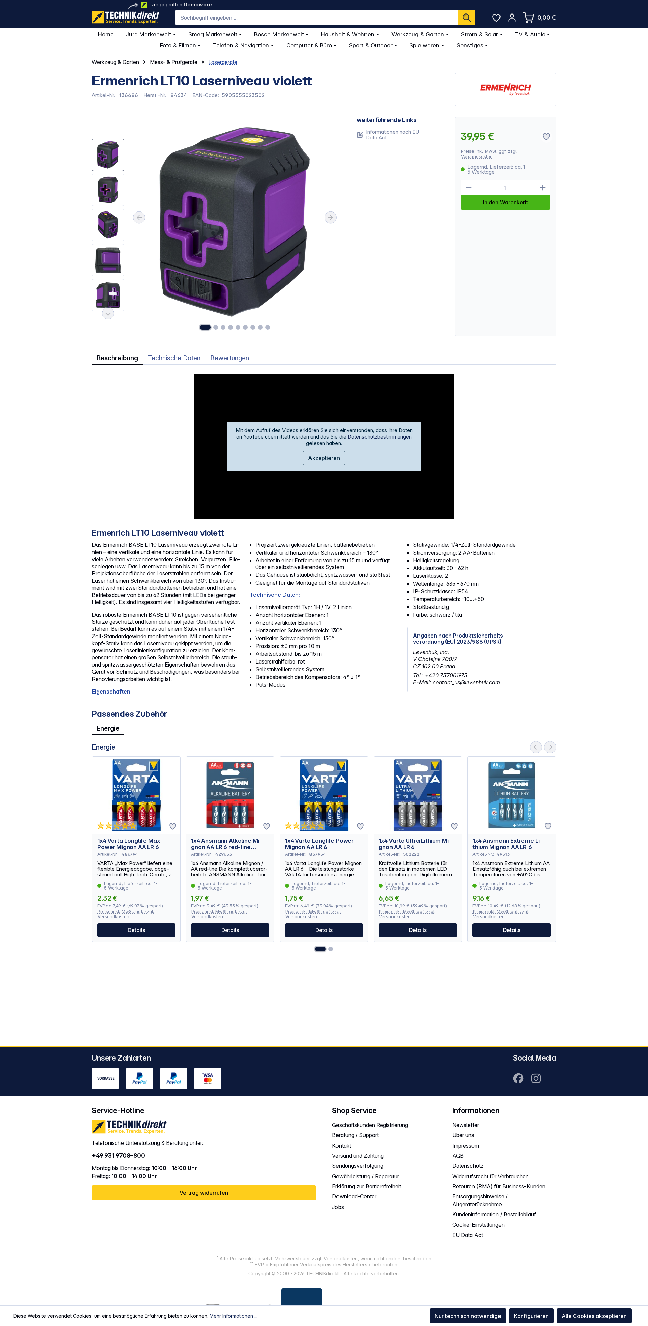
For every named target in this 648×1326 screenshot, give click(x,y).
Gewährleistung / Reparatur (365, 1176)
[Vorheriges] (139, 218)
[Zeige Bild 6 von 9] (245, 327)
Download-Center (354, 1196)
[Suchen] (466, 17)
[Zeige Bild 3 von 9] (223, 327)
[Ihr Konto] (512, 17)
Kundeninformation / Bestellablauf (494, 1214)
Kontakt (341, 1145)
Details (136, 930)
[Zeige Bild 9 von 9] (267, 327)
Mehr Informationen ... (234, 1316)
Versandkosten (341, 1258)
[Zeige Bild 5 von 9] (238, 327)
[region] (216, 226)
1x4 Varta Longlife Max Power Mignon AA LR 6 (128, 844)
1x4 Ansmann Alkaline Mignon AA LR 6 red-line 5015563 (226, 844)
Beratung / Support (355, 1135)
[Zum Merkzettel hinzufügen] (173, 826)
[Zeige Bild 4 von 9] (230, 327)
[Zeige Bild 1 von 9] (205, 327)
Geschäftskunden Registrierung (370, 1125)
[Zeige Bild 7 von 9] (252, 327)
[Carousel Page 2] (330, 949)
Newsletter (465, 1125)
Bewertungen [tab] (229, 358)
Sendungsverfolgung (357, 1165)
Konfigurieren (531, 1316)
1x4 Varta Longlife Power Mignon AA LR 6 (319, 844)
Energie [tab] (108, 728)
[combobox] (317, 17)
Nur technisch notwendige (468, 1316)
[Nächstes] (331, 218)
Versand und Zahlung (358, 1155)
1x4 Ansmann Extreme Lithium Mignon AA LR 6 (507, 844)
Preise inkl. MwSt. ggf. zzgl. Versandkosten (489, 153)
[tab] (117, 358)
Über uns (463, 1135)
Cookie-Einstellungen (478, 1224)
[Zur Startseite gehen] (125, 17)
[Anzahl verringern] (468, 187)
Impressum (465, 1145)
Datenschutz (468, 1165)
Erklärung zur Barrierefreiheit (366, 1186)
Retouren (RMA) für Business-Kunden (498, 1186)
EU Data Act (467, 1235)
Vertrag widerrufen (204, 1192)
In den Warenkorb (506, 202)
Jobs (338, 1207)
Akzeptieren (324, 458)
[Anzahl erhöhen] (542, 187)
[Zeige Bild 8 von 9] (260, 327)
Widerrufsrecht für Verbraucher (490, 1176)
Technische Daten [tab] (174, 358)
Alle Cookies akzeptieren (594, 1316)
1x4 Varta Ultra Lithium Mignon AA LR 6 (415, 844)
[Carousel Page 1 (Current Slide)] (320, 949)
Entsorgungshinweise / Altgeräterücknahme (480, 1200)
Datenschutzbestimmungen (380, 436)
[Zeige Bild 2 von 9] (215, 327)
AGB (458, 1155)
